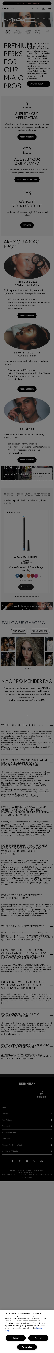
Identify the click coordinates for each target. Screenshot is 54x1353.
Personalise (27, 1347)
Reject (16, 1338)
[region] (27, 1331)
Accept (38, 1338)
